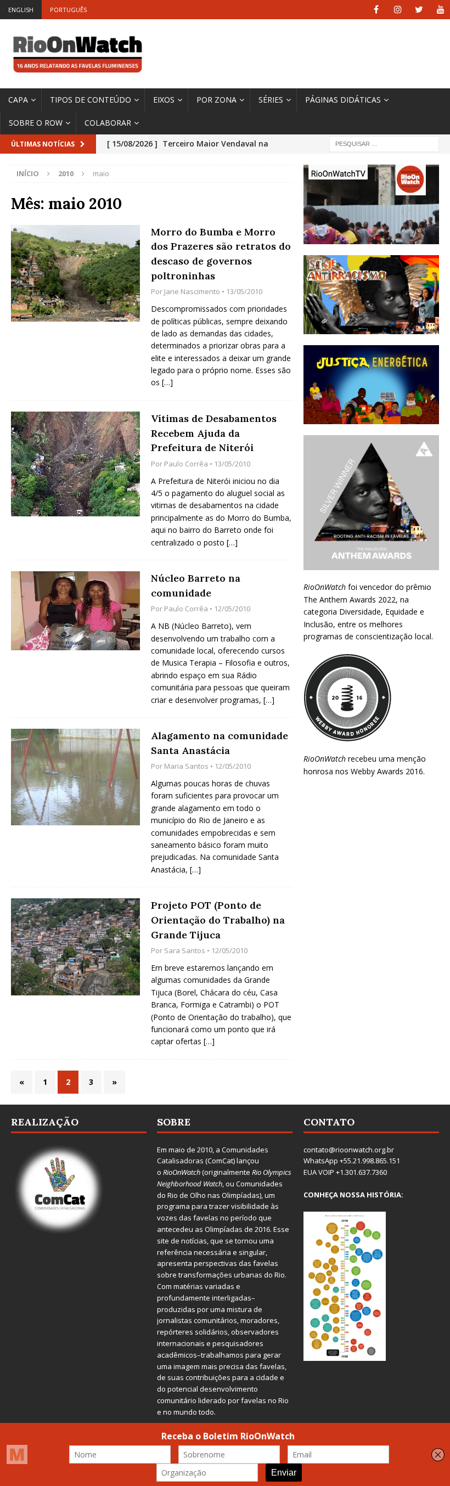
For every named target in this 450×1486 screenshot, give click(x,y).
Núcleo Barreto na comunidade (195, 585)
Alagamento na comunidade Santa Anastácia (219, 743)
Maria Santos (186, 766)
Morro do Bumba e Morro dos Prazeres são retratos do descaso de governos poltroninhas (221, 254)
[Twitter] (419, 9)
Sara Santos (184, 950)
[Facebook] (376, 9)
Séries (270, 99)
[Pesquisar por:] (384, 143)
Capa (18, 99)
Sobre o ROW (36, 122)
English (20, 9)
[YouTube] (440, 9)
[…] (167, 382)
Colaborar (108, 122)
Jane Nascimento (192, 291)
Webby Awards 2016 (387, 771)
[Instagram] (397, 9)
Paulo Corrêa (186, 464)
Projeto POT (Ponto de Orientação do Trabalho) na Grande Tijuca (218, 920)
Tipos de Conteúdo (90, 99)
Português (68, 9)
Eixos (164, 99)
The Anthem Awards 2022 (349, 599)
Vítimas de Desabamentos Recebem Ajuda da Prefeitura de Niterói (214, 433)
